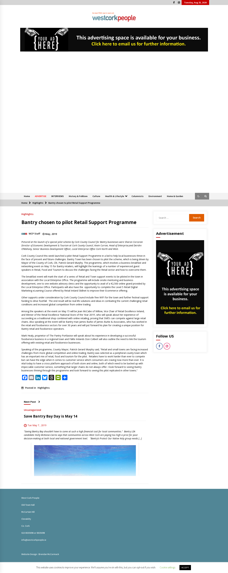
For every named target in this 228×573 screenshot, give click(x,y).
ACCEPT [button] (185, 567)
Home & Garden (175, 196)
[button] (198, 196)
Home (27, 196)
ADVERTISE (40, 196)
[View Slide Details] (114, 40)
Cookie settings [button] (167, 567)
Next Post (30, 401)
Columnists (138, 196)
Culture (96, 196)
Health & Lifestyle (114, 196)
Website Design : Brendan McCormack (40, 554)
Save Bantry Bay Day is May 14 (50, 416)
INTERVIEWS (57, 196)
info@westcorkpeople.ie (33, 539)
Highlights (27, 213)
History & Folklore (78, 196)
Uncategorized (32, 409)
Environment (155, 196)
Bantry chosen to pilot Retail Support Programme (78, 222)
